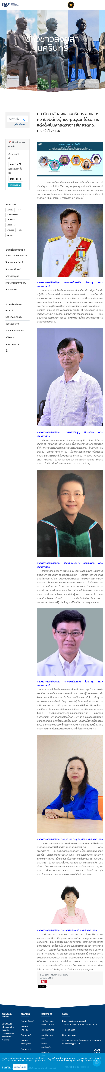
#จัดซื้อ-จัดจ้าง (12, 225)
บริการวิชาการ (12, 323)
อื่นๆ (7, 351)
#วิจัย (19, 210)
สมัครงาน (10, 337)
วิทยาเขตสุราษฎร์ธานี (15, 283)
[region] (52, 1062)
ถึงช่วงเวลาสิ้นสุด (15, 171)
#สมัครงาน (10, 220)
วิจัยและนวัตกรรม (13, 317)
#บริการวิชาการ (12, 215)
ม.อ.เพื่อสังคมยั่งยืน (14, 330)
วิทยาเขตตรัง (11, 289)
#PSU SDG (10, 230)
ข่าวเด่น (9, 310)
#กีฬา (20, 230)
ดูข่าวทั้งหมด (20, 124)
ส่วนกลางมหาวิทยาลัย (16, 255)
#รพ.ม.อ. (10, 235)
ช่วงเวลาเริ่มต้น (14, 156)
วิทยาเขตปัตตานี (13, 269)
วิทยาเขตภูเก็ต (12, 276)
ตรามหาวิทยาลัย (47, 1029)
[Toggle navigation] (100, 5)
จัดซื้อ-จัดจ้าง (12, 344)
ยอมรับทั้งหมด (20, 1066)
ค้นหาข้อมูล (15, 184)
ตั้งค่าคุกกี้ (6, 1066)
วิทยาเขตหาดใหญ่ (14, 262)
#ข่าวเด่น (10, 210)
